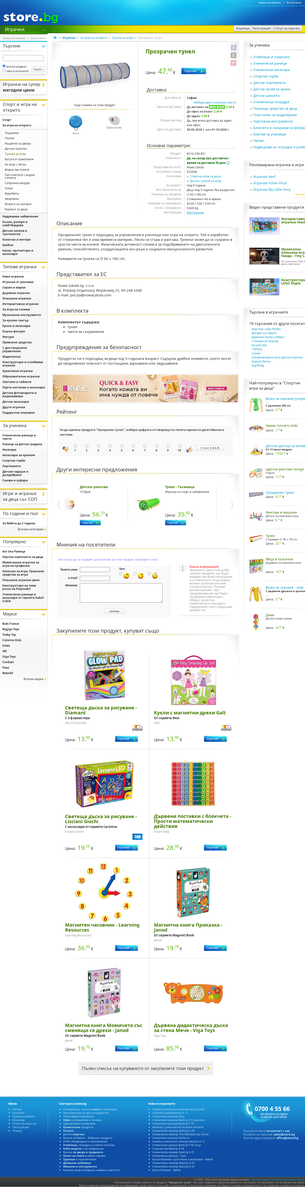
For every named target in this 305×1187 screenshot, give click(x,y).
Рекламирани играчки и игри (276, 164)
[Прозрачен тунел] (95, 75)
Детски (73, 1134)
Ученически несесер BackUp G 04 (173, 1130)
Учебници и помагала (271, 57)
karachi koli (259, 345)
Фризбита (12, 193)
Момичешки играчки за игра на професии (20, 564)
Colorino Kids (11, 640)
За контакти (293, 2)
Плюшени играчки (16, 298)
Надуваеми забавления (20, 216)
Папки (258, 140)
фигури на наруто (264, 333)
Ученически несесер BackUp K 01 (173, 1152)
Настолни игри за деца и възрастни (86, 1113)
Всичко (83, 1152)
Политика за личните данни (287, 1179)
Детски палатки (16, 149)
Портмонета (11, 466)
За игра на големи (16, 309)
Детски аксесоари (15, 402)
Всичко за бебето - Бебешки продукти (87, 1138)
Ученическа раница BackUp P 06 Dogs (176, 1145)
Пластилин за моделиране (275, 115)
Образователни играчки (21, 376)
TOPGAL (257, 349)
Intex (6, 646)
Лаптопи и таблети (16, 382)
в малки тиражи (84, 1155)
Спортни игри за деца (205, 176)
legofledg (258, 365)
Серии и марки (13, 287)
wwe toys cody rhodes (266, 329)
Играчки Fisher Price (270, 183)
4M (4, 651)
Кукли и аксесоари (16, 326)
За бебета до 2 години (18, 523)
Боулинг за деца (16, 209)
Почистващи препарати (78, 1116)
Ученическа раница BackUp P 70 (173, 1123)
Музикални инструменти (21, 315)
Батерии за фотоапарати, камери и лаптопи (91, 1170)
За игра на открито (93, 38)
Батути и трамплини (19, 159)
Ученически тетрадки (271, 102)
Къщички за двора (18, 143)
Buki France (10, 624)
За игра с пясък (15, 164)
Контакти (18, 1113)
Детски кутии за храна (271, 89)
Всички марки (33, 679)
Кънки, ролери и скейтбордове (15, 223)
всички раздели (16, 66)
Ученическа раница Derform (170, 1138)
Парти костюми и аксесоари (23, 387)
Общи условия (260, 1179)
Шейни (7, 245)
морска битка (261, 361)
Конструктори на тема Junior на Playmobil (19, 587)
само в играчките (17, 71)
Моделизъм (11, 357)
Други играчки (13, 407)
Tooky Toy (9, 635)
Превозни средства (17, 342)
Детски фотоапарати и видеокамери (19, 394)
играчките (278, 312)
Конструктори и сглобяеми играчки (22, 363)
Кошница (18, 1120)
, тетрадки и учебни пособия (88, 1145)
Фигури (8, 337)
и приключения (79, 1159)
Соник (256, 353)
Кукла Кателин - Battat (166, 1170)
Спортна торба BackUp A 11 (170, 1113)
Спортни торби (265, 76)
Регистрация (20, 1127)
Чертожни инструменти (273, 121)
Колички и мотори (16, 239)
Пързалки (12, 133)
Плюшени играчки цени (21, 580)
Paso (5, 668)
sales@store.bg (284, 1134)
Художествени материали (79, 1123)
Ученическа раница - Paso (169, 1155)
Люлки (9, 138)
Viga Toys (9, 657)
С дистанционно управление (14, 349)
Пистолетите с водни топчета (20, 176)
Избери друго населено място (215, 102)
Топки (9, 188)
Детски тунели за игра (205, 181)
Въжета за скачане (18, 204)
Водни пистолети (17, 170)
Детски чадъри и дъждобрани (15, 473)
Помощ (17, 1130)
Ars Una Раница (13, 551)
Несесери (9, 450)
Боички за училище (269, 134)
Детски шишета (266, 95)
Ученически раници (270, 63)
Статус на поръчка (24, 1123)
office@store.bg (287, 1138)
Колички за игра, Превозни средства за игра (23, 573)
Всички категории (30, 529)
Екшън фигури (13, 331)
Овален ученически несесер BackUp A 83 (178, 1109)
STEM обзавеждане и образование (85, 1141)
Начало (17, 1109)
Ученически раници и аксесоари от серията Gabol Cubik (23, 597)
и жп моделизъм (83, 1148)
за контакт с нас (278, 1131)
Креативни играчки (17, 371)
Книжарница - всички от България (90, 1109)
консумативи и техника (82, 1120)
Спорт (6, 120)
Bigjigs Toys (10, 629)
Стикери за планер (265, 341)
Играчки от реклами (18, 282)
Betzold (7, 673)
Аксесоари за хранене (18, 455)
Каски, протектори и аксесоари (17, 252)
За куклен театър (15, 320)
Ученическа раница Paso (168, 1116)
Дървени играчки (16, 293)
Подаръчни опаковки (18, 413)
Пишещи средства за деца (275, 108)
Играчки (15, 29)
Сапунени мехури (17, 183)
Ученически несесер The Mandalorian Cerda (180, 1134)
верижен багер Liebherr (268, 337)
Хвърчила (12, 199)
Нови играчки (13, 276)
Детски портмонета (269, 82)
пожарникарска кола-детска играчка (277, 357)
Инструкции (195, 213)
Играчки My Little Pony (271, 189)
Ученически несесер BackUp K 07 (173, 1163)
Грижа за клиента (270, 2)
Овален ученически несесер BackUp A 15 (178, 1141)
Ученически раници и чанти (19, 437)
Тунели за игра (122, 38)
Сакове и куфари (15, 480)
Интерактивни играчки (20, 304)
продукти (78, 1127)
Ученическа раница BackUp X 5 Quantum (178, 1120)
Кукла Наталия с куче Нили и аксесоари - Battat (182, 1159)
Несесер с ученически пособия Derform (177, 1127)
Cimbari (8, 662)
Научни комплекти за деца (22, 557)
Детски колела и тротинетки (14, 232)
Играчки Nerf (264, 176)
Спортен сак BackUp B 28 (168, 1148)
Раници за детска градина (22, 444)
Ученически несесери (271, 69)
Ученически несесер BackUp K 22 (173, 1166)
